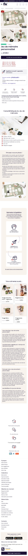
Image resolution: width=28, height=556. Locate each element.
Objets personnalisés (9, 8)
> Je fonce (22, 1)
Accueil (2, 8)
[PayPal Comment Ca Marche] (13, 454)
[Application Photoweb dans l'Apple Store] (9, 539)
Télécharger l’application (14, 553)
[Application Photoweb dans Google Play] (18, 539)
